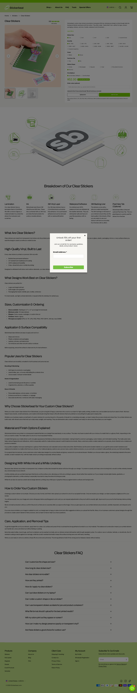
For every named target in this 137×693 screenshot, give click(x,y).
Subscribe (68, 267)
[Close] (85, 235)
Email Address (60, 252)
